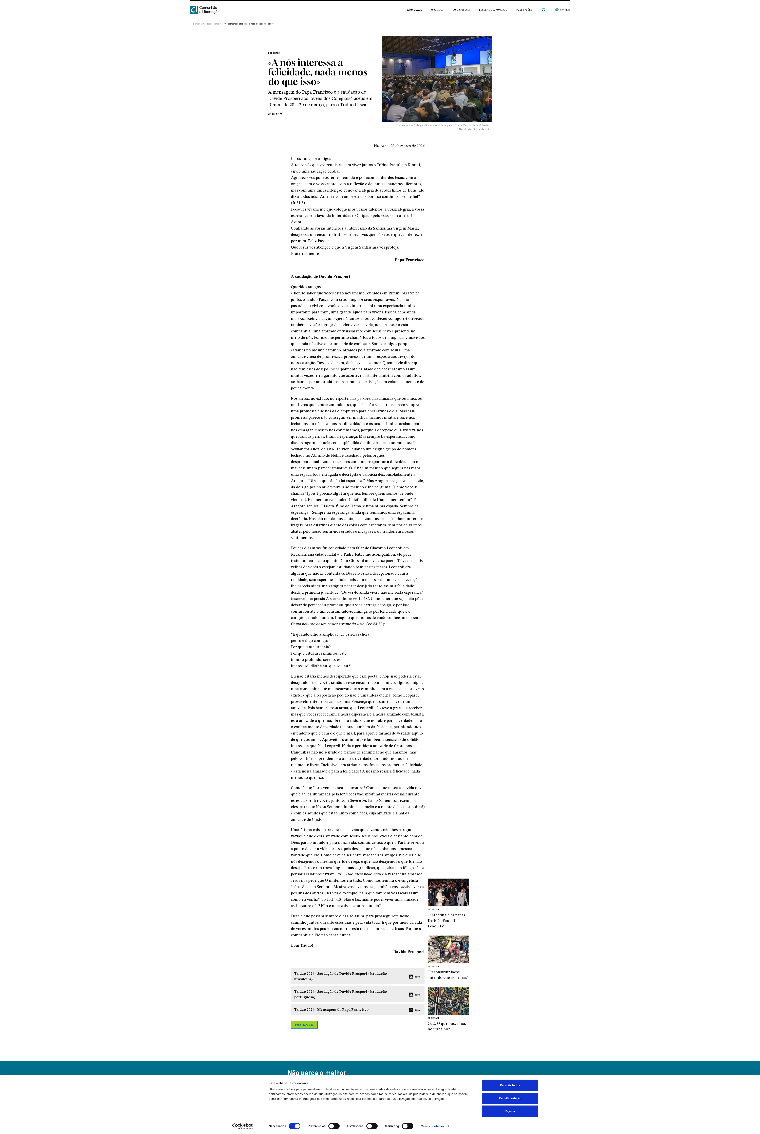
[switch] (334, 1126)
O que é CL (437, 9)
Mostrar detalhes (433, 1126)
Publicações (524, 9)
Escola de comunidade (493, 9)
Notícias (218, 23)
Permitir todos (510, 1085)
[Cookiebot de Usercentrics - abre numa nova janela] (242, 1126)
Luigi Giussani (461, 9)
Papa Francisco (304, 1024)
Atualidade (414, 9)
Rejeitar (510, 1111)
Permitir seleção (510, 1098)
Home (196, 23)
